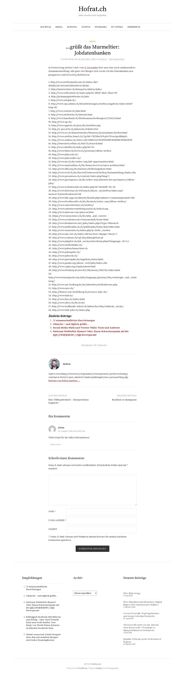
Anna (61, 427)
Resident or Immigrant (124, 399)
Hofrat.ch (92, 9)
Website (52, 529)
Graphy (99, 668)
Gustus (86, 27)
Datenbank (86, 345)
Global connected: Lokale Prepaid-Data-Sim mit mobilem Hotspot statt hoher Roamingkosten (43, 637)
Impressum (133, 27)
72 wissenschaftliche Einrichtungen (74, 320)
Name (52, 511)
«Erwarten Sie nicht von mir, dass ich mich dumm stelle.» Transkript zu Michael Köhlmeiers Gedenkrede (141, 627)
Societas (45, 27)
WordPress (82, 668)
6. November (91, 67)
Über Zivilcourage (131, 593)
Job (95, 345)
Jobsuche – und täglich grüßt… (70, 324)
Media (59, 27)
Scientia (72, 27)
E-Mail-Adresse (57, 520)
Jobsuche (102, 345)
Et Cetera (117, 27)
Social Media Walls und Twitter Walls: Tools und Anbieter (86, 327)
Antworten (55, 444)
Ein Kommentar (116, 59)
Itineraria (101, 27)
